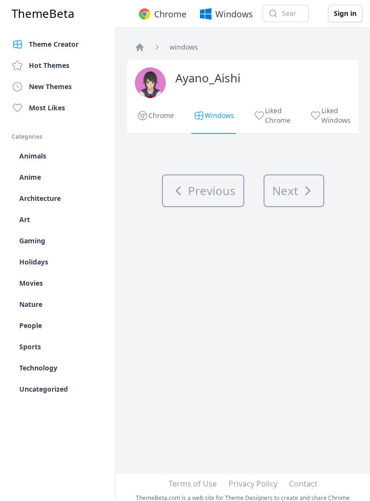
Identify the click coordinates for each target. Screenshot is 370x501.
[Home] (140, 47)
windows (184, 47)
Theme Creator (54, 44)
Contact (303, 483)
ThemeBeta (43, 13)
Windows (234, 14)
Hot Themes (49, 65)
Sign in (345, 13)
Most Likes (47, 107)
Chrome (170, 14)
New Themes (50, 86)
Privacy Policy (253, 483)
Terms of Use (193, 483)
